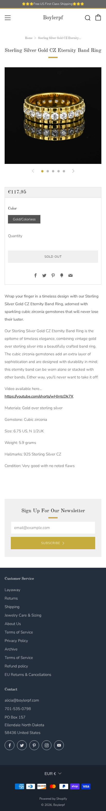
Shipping (12, 606)
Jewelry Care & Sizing (23, 615)
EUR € (50, 773)
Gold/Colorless (24, 219)
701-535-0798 (18, 708)
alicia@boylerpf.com (22, 700)
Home (28, 38)
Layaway (12, 589)
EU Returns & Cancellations (28, 674)
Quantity (15, 235)
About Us (13, 623)
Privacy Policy (16, 640)
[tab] (42, 171)
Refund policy (16, 666)
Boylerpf (53, 18)
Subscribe (50, 543)
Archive (11, 649)
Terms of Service (19, 632)
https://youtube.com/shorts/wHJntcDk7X (39, 396)
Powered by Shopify (53, 799)
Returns (11, 598)
